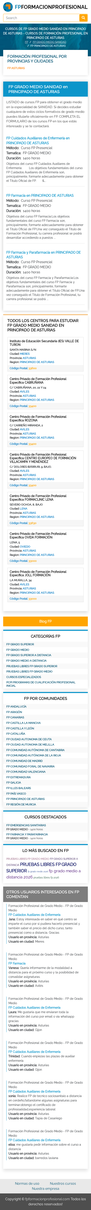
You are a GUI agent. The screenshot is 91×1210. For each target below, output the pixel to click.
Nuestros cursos (63, 1184)
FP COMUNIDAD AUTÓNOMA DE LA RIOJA (33, 755)
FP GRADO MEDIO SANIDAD (49, 42)
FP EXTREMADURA (18, 777)
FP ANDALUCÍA (16, 706)
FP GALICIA (13, 782)
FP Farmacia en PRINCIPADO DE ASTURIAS (40, 195)
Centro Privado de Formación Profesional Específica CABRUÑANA (38, 380)
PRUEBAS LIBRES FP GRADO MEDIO (29, 671)
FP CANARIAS (15, 717)
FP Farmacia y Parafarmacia (27, 834)
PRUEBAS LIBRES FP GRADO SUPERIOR (31, 666)
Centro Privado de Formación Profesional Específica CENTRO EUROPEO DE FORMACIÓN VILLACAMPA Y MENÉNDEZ (43, 458)
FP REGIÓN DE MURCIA (21, 804)
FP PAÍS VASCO (16, 793)
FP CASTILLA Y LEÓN (20, 728)
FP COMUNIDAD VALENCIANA (26, 771)
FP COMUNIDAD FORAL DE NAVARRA (30, 766)
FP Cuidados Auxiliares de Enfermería (34, 914)
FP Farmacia (17, 963)
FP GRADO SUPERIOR (20, 644)
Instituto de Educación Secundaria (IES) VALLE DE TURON (44, 342)
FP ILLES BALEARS (18, 788)
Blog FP (45, 621)
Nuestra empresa (45, 1189)
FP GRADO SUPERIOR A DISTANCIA (28, 655)
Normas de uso (27, 1184)
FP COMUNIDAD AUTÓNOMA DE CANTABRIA (35, 750)
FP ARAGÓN (14, 712)
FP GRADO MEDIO (17, 649)
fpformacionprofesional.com (47, 1199)
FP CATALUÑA (15, 733)
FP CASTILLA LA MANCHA (23, 722)
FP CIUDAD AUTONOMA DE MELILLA (30, 744)
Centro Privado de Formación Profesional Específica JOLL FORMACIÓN (38, 573)
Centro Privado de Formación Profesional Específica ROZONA (38, 418)
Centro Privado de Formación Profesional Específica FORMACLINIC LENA (38, 497)
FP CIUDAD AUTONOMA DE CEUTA (29, 739)
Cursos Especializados (23, 677)
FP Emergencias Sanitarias (26, 825)
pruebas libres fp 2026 (46, 877)
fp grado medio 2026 (38, 871)
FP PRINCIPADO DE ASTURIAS (25, 799)
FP (26, 42)
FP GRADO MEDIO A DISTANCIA (26, 660)
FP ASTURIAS (16, 68)
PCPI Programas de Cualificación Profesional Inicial (41, 684)
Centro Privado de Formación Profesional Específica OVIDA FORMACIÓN (38, 535)
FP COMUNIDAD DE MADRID (24, 760)
